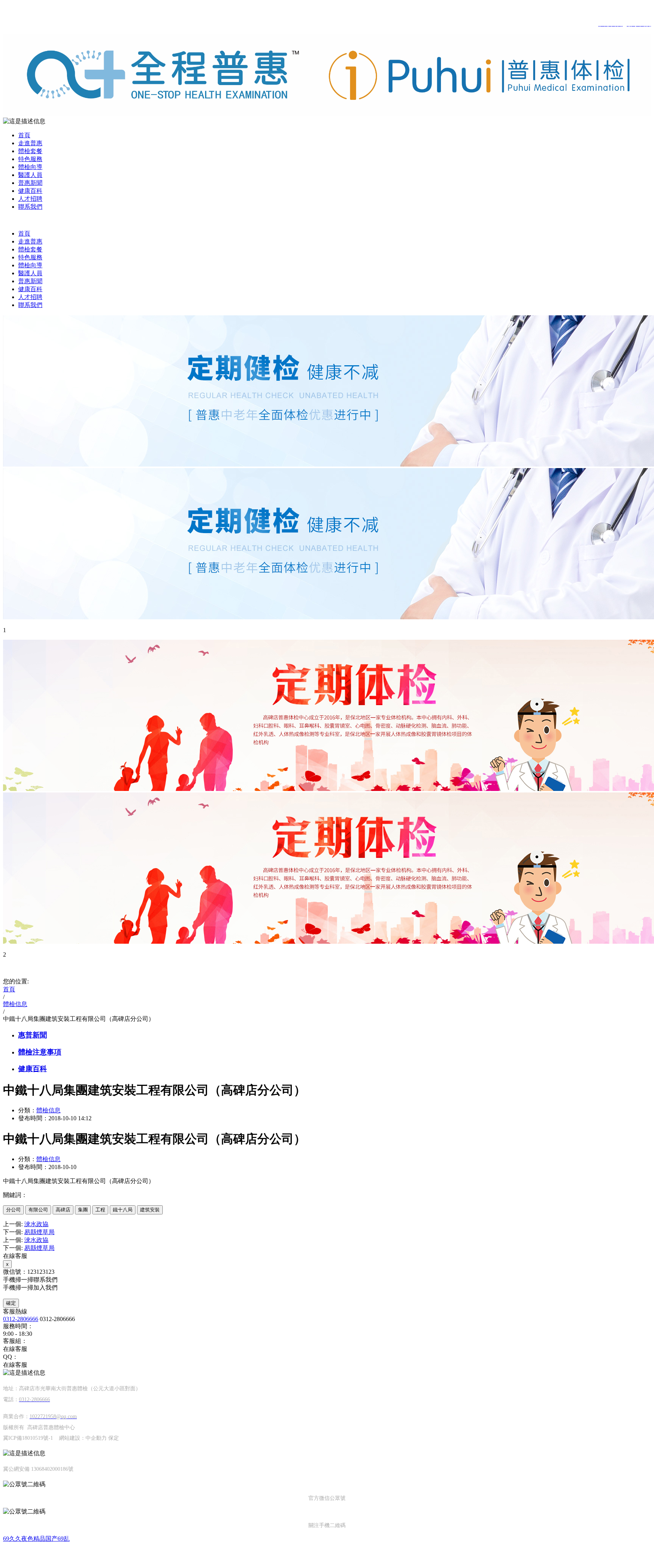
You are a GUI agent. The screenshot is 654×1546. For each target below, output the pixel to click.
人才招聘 (30, 198)
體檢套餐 (30, 151)
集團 (83, 1210)
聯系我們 (30, 206)
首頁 (24, 135)
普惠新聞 (30, 183)
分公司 (13, 1210)
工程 (100, 1210)
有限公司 (38, 1210)
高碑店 (63, 1210)
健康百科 (30, 191)
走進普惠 (30, 143)
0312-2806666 (20, 1319)
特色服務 (30, 159)
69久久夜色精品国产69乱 (36, 1538)
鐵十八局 (122, 1210)
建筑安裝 (150, 1210)
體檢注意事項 (39, 1052)
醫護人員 (30, 175)
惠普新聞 (32, 1035)
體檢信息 (48, 1110)
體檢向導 (30, 167)
